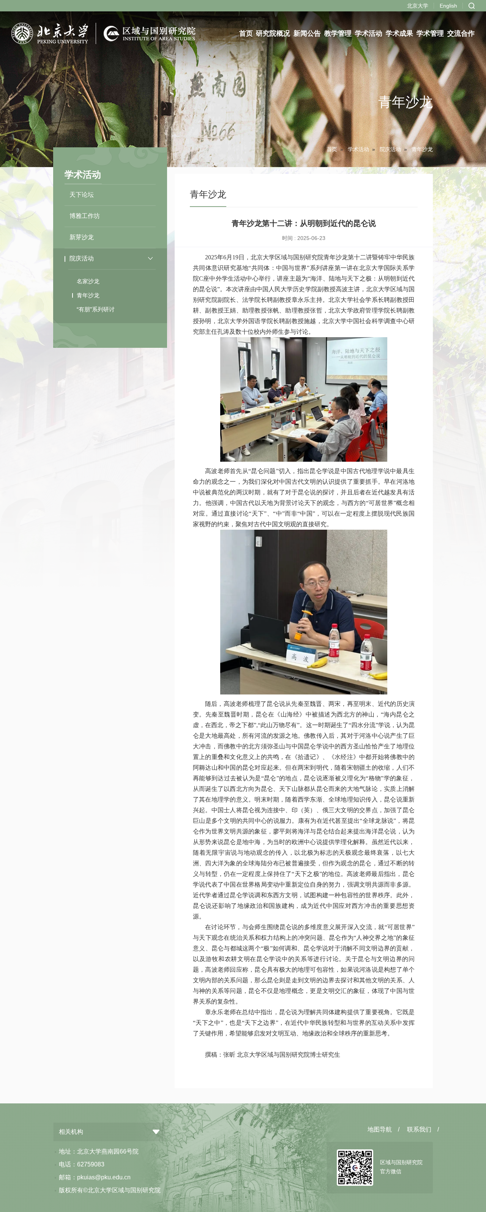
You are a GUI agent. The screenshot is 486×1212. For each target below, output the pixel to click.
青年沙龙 (88, 295)
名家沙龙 (88, 281)
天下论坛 (81, 194)
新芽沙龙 (81, 237)
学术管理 (430, 33)
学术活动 (368, 33)
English (448, 6)
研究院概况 (273, 33)
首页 (246, 33)
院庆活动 (390, 149)
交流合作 (461, 33)
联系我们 (419, 1129)
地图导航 (380, 1129)
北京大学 (417, 6)
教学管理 (338, 33)
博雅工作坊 (84, 216)
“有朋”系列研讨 (96, 309)
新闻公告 (307, 33)
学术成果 (399, 33)
